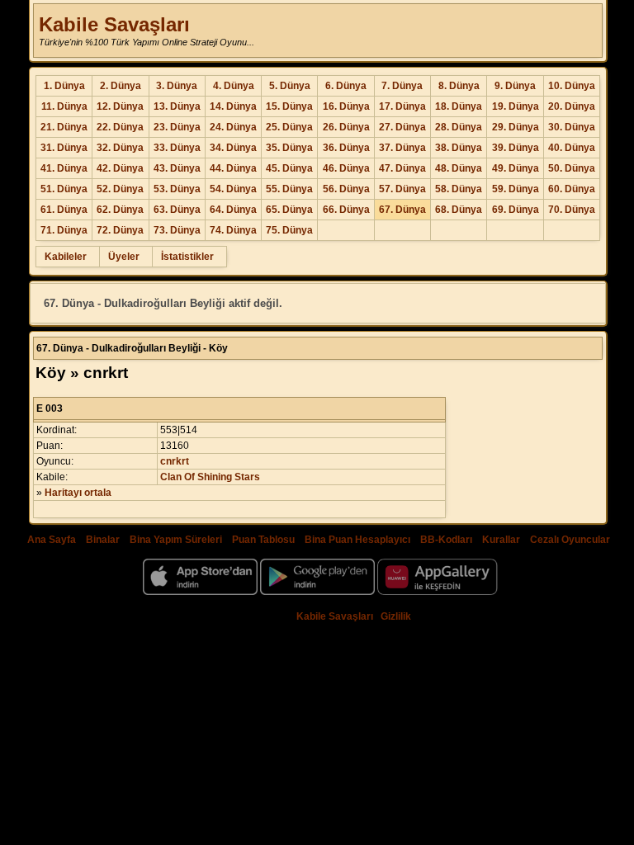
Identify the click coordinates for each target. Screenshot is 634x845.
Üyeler (124, 256)
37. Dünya (402, 147)
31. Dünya (64, 147)
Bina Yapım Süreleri (176, 539)
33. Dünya (177, 147)
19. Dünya (515, 106)
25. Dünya (289, 127)
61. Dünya (64, 209)
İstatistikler (187, 256)
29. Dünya (515, 127)
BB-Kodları (446, 539)
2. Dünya (120, 86)
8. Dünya (459, 86)
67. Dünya (402, 209)
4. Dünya (233, 86)
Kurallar (501, 539)
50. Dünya (571, 168)
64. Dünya (233, 209)
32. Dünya (120, 147)
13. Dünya (177, 106)
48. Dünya (458, 168)
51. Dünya (64, 189)
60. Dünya (571, 189)
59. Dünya (515, 189)
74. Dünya (233, 230)
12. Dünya (120, 106)
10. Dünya (571, 86)
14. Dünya (233, 106)
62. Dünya (120, 209)
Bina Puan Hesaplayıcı (357, 539)
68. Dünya (458, 209)
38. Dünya (458, 147)
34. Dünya (233, 147)
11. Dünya (64, 106)
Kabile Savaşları (114, 24)
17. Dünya (402, 106)
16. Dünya (346, 106)
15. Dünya (289, 106)
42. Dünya (120, 168)
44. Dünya (233, 168)
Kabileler (66, 256)
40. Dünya (571, 147)
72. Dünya (120, 230)
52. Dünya (120, 189)
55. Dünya (289, 189)
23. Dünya (177, 127)
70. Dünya (571, 209)
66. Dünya (346, 209)
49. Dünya (515, 168)
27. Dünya (402, 127)
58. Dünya (458, 189)
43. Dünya (177, 168)
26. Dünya (346, 127)
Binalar (103, 539)
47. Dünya (402, 168)
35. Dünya (289, 147)
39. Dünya (515, 147)
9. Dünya (515, 86)
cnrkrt (174, 461)
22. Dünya (120, 127)
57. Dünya (402, 189)
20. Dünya (571, 106)
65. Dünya (289, 209)
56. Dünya (346, 189)
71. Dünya (64, 230)
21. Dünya (64, 127)
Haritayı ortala (78, 492)
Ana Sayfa (51, 539)
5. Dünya (289, 86)
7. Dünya (402, 86)
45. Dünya (289, 168)
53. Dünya (177, 189)
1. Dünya (64, 86)
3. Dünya (176, 86)
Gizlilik (396, 616)
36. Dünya (346, 147)
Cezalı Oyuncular (570, 539)
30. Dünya (571, 127)
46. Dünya (346, 168)
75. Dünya (289, 230)
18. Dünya (458, 106)
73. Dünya (177, 230)
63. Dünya (177, 209)
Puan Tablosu (263, 539)
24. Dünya (233, 127)
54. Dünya (233, 189)
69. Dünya (515, 209)
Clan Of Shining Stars (210, 477)
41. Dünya (64, 168)
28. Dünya (458, 127)
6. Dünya (346, 86)
